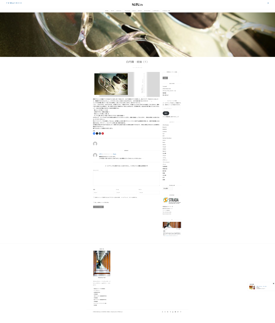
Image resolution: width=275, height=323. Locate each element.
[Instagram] (18, 3)
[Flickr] (10, 3)
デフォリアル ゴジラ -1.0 (169, 91)
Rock (164, 142)
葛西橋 (164, 93)
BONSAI (165, 129)
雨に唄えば (165, 95)
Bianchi (165, 127)
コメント (95, 170)
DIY (163, 136)
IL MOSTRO (156, 10)
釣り (164, 177)
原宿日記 (165, 169)
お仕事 (164, 153)
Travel (164, 147)
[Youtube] (13, 3)
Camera (165, 131)
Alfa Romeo (166, 125)
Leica (134, 10)
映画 (164, 173)
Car (163, 133)
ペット (164, 164)
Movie (140, 10)
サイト (140, 189)
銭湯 (164, 179)
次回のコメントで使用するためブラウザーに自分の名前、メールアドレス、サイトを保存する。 (116, 197)
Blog (112, 10)
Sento (164, 144)
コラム (164, 158)
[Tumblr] (170, 312)
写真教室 (165, 166)
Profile (118, 10)
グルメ (164, 155)
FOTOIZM (127, 10)
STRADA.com (166, 10)
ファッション (166, 162)
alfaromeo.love (167, 88)
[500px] (20, 3)
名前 (94, 189)
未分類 (164, 175)
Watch (164, 151)
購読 (166, 113)
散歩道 (164, 171)
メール (117, 189)
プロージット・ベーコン (261, 286)
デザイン (165, 160)
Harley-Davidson (167, 138)
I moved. (165, 86)
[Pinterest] (16, 3)
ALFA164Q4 (147, 10)
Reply (114, 154)
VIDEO (164, 149)
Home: (107, 10)
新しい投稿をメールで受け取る (102, 202)
